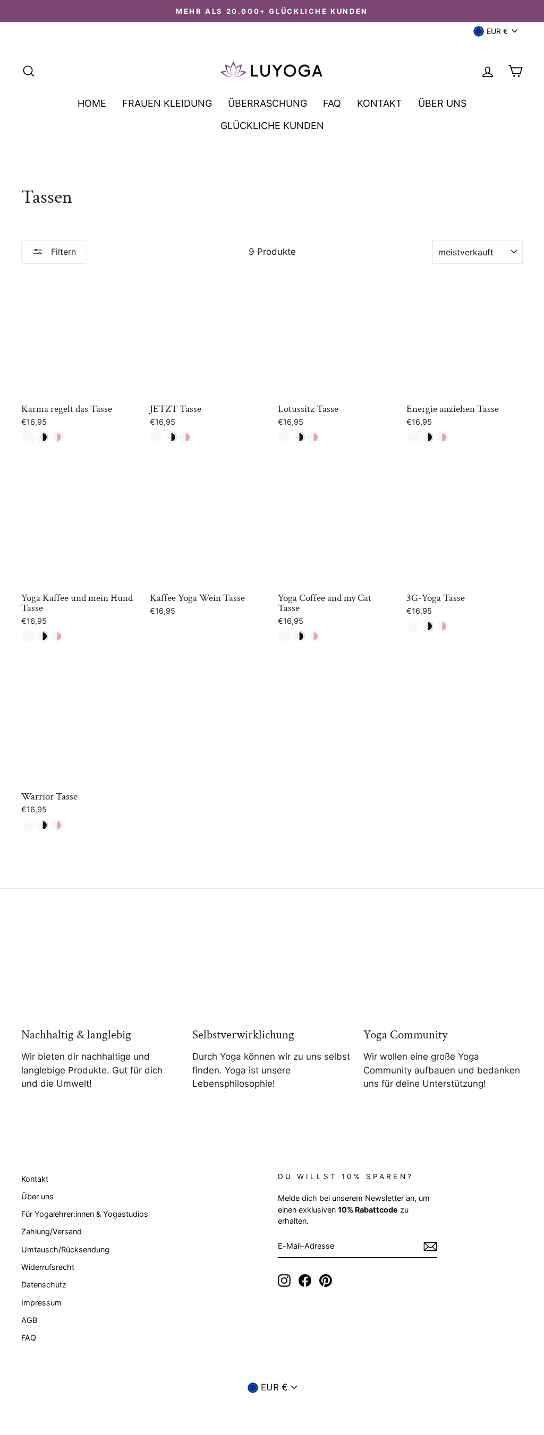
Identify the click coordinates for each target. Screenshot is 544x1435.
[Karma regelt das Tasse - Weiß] (28, 437)
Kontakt (34, 1178)
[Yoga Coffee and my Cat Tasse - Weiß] (285, 636)
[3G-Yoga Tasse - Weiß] (414, 626)
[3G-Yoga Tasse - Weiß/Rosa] (442, 626)
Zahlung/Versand (51, 1231)
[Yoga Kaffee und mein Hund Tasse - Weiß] (28, 636)
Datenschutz (43, 1284)
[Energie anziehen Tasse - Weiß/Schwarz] (428, 437)
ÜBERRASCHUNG (267, 103)
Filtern (62, 251)
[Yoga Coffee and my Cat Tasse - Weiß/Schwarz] (299, 636)
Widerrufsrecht (47, 1266)
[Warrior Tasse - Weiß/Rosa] (57, 825)
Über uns (37, 1196)
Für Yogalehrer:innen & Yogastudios (84, 1213)
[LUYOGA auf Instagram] (284, 1280)
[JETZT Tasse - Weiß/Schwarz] (171, 437)
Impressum (41, 1302)
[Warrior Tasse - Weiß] (28, 825)
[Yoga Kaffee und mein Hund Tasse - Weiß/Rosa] (57, 636)
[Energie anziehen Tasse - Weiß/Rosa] (442, 437)
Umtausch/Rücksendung (65, 1249)
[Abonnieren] (430, 1246)
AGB (29, 1320)
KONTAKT (379, 103)
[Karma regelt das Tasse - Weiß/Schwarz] (43, 437)
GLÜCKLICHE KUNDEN (272, 125)
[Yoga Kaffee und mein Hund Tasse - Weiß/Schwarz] (43, 636)
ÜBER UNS (442, 103)
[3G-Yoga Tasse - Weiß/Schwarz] (428, 626)
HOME (92, 103)
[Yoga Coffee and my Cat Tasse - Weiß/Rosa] (314, 636)
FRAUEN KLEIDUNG (167, 103)
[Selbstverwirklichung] (272, 973)
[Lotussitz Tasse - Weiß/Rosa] (314, 437)
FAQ (332, 103)
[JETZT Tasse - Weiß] (157, 437)
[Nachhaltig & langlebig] (101, 973)
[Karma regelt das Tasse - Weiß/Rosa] (57, 437)
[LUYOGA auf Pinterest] (325, 1280)
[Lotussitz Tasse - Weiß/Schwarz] (299, 437)
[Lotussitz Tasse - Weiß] (285, 437)
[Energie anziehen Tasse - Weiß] (414, 437)
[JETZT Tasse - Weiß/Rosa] (186, 437)
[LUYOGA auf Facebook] (305, 1280)
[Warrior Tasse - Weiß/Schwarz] (43, 825)
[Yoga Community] (443, 973)
